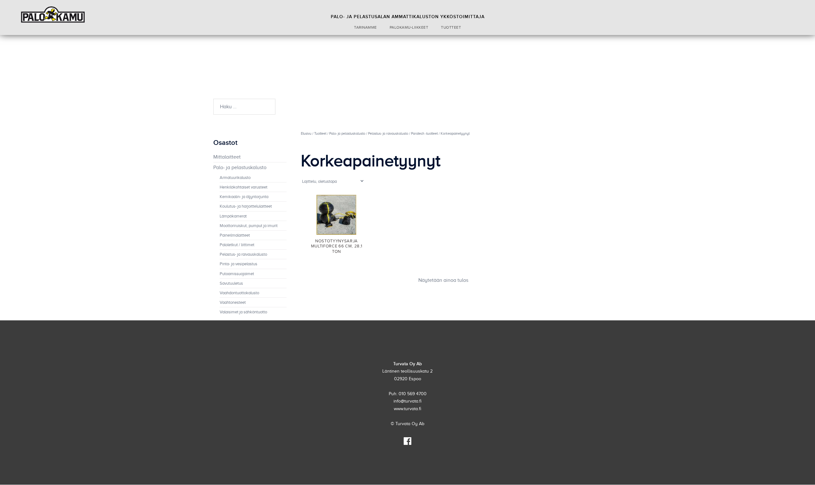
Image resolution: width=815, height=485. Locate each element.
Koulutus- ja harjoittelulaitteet (246, 206)
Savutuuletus (231, 283)
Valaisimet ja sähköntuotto (243, 312)
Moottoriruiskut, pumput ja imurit (249, 226)
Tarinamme (365, 27)
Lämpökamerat (233, 216)
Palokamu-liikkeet (409, 27)
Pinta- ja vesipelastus (238, 264)
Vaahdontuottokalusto (239, 293)
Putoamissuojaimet (237, 274)
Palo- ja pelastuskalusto (347, 133)
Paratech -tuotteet (424, 133)
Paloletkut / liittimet (237, 245)
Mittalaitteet (227, 157)
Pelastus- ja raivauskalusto (388, 133)
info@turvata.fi (407, 401)
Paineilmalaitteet (235, 235)
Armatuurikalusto (235, 177)
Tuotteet (451, 27)
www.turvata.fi (407, 408)
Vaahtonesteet (233, 302)
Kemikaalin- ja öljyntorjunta (244, 197)
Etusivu (306, 133)
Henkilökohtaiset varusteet (243, 187)
